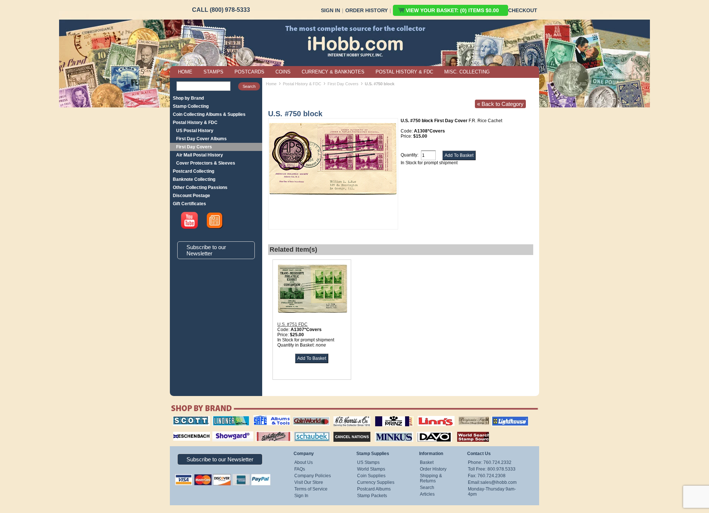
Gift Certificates (189, 203)
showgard (220, 430)
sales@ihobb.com (498, 482)
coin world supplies (309, 416)
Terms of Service (311, 489)
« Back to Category (500, 104)
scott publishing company (185, 418)
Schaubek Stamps (308, 430)
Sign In (330, 10)
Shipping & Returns (431, 478)
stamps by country (467, 430)
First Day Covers (194, 146)
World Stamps (371, 469)
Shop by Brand (188, 98)
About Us (303, 462)
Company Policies (312, 475)
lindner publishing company (228, 418)
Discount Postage (191, 195)
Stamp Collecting (191, 106)
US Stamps (368, 462)
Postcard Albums (374, 489)
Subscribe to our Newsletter (206, 250)
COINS (283, 72)
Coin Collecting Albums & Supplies (209, 114)
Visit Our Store (308, 482)
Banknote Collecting (194, 179)
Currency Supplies (375, 482)
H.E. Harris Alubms (348, 416)
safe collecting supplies (264, 418)
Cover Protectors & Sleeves (205, 163)
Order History (366, 10)
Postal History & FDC (195, 122)
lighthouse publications (501, 418)
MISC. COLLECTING (467, 72)
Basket (427, 462)
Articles (427, 494)
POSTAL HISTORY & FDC (404, 72)
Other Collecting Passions (200, 187)
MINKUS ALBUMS (387, 430)
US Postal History (194, 130)
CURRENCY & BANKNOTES (333, 72)
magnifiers (180, 430)
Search (427, 487)
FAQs (299, 469)
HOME (185, 72)
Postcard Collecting (193, 171)
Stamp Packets (372, 495)
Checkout (522, 10)
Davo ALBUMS (424, 430)
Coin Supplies (371, 475)
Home (271, 84)
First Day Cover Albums (201, 138)
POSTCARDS (249, 72)
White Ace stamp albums (266, 433)
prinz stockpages (386, 416)
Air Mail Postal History (199, 155)
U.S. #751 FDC (292, 324)
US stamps (460, 416)
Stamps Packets (345, 430)
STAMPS (213, 72)
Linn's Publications (428, 416)
